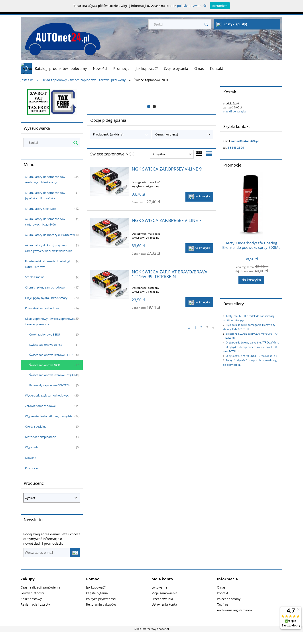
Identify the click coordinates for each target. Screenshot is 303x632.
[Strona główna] (60, 36)
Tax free (222, 604)
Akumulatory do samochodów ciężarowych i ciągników (45, 221)
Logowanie (159, 587)
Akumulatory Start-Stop (41, 209)
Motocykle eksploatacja (40, 437)
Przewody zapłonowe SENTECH (50, 385)
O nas (221, 587)
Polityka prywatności (101, 599)
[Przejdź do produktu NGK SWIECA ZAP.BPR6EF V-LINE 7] (109, 233)
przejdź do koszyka (234, 111)
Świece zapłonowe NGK (44, 365)
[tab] (148, 106)
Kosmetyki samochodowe (42, 308)
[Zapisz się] (75, 552)
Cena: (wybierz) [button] (166, 134)
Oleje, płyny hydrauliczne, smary (46, 298)
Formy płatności (32, 593)
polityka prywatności (192, 6)
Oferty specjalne (35, 426)
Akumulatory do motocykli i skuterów (50, 235)
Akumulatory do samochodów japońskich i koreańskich (45, 195)
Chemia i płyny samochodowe (45, 287)
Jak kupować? (96, 587)
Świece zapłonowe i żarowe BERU (51, 355)
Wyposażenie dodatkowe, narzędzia (48, 416)
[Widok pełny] (209, 154)
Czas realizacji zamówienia (40, 587)
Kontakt (222, 593)
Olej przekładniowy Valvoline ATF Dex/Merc (252, 342)
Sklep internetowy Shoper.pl (151, 629)
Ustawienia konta (164, 604)
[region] (151, 98)
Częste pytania (97, 593)
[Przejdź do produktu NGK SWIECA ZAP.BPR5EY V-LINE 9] (109, 181)
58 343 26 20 (236, 147)
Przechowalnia (162, 599)
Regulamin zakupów (101, 604)
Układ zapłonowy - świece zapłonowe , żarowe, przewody (50, 321)
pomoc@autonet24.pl (244, 141)
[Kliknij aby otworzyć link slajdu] (151, 98)
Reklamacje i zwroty (35, 604)
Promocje (31, 468)
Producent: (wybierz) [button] (108, 134)
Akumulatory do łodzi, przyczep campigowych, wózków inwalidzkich (48, 248)
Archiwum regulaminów (234, 610)
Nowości (30, 458)
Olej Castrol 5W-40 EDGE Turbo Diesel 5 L (251, 356)
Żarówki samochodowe (40, 406)
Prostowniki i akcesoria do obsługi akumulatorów (47, 264)
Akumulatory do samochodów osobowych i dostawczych (45, 179)
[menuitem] (61, 68)
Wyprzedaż (32, 447)
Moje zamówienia (164, 593)
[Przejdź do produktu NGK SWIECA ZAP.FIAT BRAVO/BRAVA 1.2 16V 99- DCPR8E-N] (109, 284)
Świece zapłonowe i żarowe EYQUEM (53, 375)
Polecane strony (228, 599)
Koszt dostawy (31, 599)
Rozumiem (220, 6)
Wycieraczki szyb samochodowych (47, 395)
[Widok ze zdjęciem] (199, 154)
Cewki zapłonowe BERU (44, 334)
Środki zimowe (34, 277)
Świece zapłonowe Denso (45, 345)
